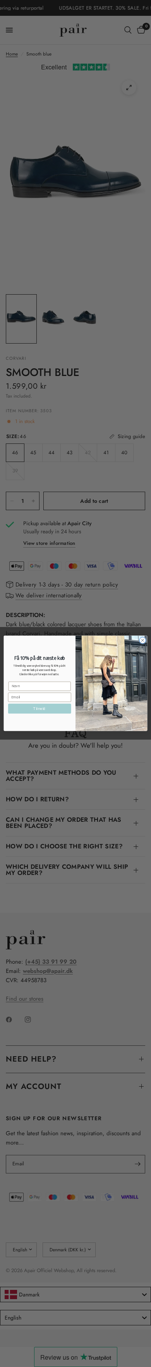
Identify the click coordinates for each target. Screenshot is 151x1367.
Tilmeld (39, 708)
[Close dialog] (142, 640)
